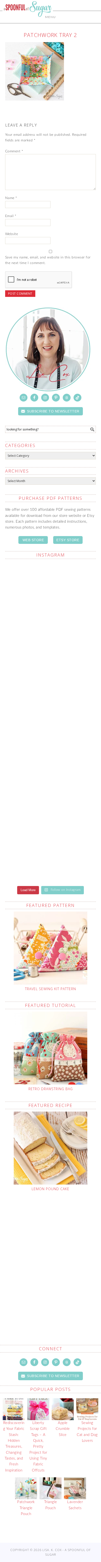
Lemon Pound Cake (50, 1189)
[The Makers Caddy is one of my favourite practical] (50, 748)
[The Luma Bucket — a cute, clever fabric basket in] (50, 801)
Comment (14, 151)
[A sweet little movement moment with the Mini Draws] (50, 854)
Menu (50, 17)
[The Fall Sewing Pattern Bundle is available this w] (50, 695)
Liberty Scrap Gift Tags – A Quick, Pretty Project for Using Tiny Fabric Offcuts (38, 1446)
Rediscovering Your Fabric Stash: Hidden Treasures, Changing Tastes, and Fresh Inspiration (14, 1446)
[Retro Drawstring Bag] (50, 1048)
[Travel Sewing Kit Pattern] (50, 948)
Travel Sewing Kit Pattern (50, 989)
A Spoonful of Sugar (27, 19)
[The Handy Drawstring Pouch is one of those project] (50, 589)
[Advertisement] (50, 1256)
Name (11, 198)
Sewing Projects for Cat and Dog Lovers (87, 1432)
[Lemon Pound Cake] (50, 1148)
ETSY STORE (67, 540)
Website (11, 234)
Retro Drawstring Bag (50, 1089)
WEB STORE (33, 540)
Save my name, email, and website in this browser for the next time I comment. (48, 260)
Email (10, 216)
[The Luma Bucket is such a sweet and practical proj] (50, 642)
